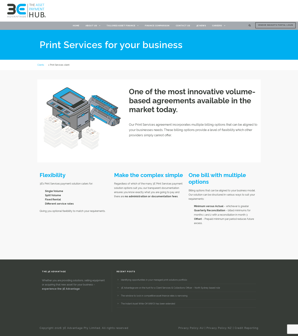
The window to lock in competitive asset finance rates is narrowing (154, 295)
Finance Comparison (157, 25)
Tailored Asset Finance (120, 25)
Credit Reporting (246, 328)
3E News (201, 25)
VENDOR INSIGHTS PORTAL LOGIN (275, 25)
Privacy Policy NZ (219, 328)
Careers (217, 25)
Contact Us (183, 25)
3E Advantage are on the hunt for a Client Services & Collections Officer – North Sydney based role (170, 288)
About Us (91, 25)
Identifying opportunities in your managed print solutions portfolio (154, 280)
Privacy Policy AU (191, 328)
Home (76, 25)
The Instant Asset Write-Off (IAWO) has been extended (148, 303)
